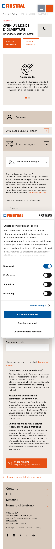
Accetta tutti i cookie (27, 314)
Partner (15, 14)
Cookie (29, 528)
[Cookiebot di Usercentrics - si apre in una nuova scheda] (39, 215)
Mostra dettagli (38, 305)
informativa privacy (37, 192)
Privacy (21, 528)
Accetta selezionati (27, 323)
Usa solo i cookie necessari (28, 331)
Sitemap (38, 528)
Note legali (10, 528)
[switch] (47, 275)
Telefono (15, 342)
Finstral (6, 14)
